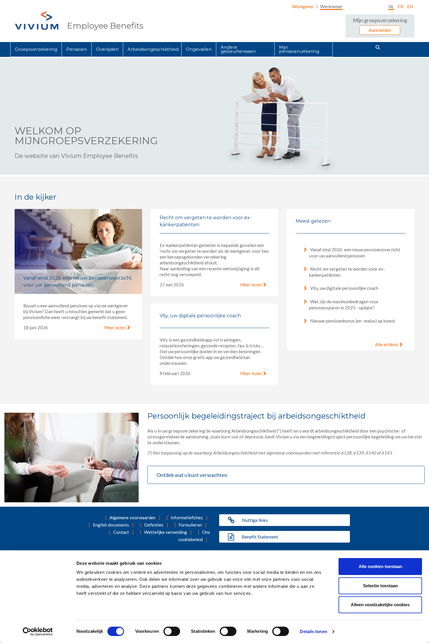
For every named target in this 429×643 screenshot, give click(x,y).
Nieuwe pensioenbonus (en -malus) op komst (352, 320)
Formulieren (190, 524)
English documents (111, 524)
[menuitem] (303, 6)
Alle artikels (386, 344)
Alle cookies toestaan (380, 566)
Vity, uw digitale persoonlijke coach (343, 288)
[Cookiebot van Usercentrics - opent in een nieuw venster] (37, 631)
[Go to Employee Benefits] (36, 20)
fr (400, 6)
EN (410, 6)
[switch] (171, 631)
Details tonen (313, 631)
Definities (153, 524)
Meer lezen (115, 327)
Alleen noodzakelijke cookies (380, 604)
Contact (121, 532)
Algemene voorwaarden (132, 517)
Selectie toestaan (380, 585)
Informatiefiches (187, 517)
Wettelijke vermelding (165, 532)
